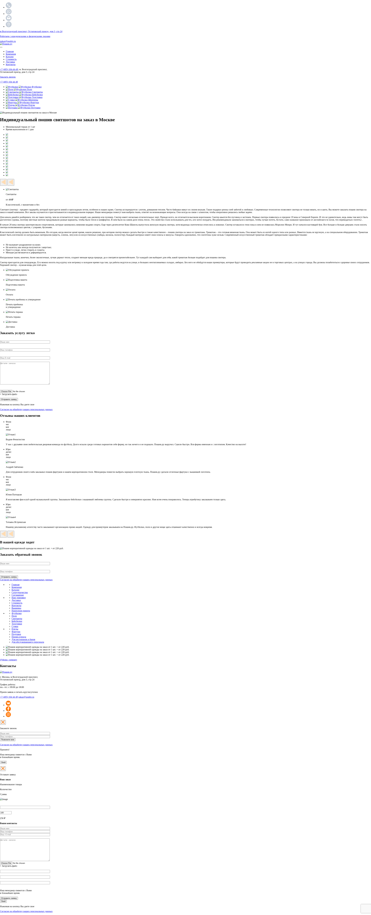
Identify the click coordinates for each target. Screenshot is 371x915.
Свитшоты (17, 618)
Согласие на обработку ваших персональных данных (26, 409)
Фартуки (16, 631)
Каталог (10, 56)
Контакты (11, 64)
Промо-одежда (19, 637)
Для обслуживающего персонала (28, 642)
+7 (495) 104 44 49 (9, 697)
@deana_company (8, 659)
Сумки (15, 626)
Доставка (10, 62)
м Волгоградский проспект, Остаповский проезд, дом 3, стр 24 (31, 31)
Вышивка (16, 608)
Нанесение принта (21, 610)
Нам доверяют (19, 597)
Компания (11, 54)
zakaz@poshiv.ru (8, 41)
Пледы (15, 629)
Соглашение (18, 595)
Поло (14, 616)
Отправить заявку (9, 898)
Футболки (17, 613)
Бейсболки (17, 621)
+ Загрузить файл (8, 394)
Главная (10, 51)
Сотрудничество (20, 592)
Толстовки (17, 624)
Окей (3, 762)
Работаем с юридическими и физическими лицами (25, 36)
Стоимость (11, 59)
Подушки (16, 634)
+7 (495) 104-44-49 (9, 69)
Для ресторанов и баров (23, 639)
